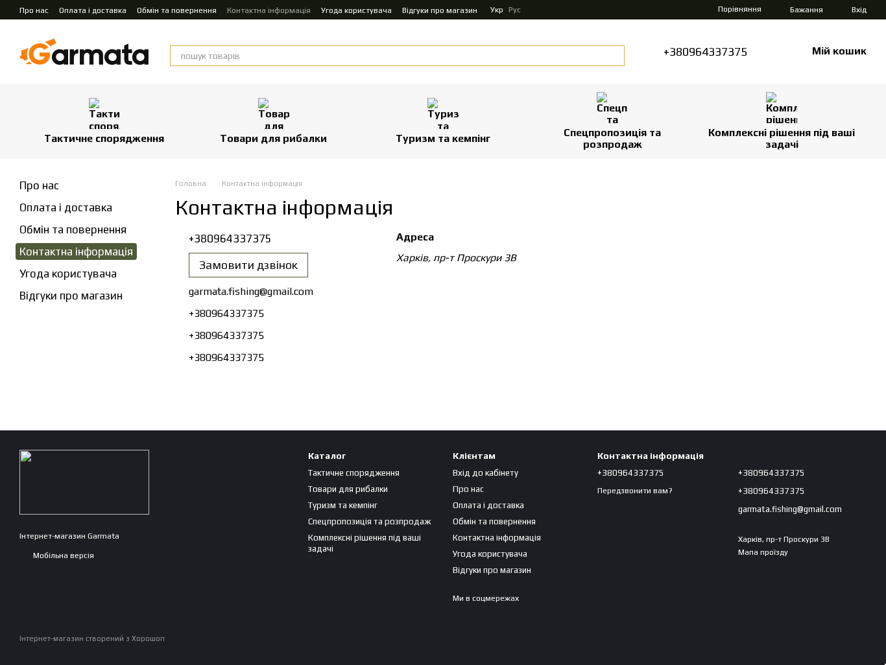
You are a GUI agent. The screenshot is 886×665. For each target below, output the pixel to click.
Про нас (34, 10)
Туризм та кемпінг (443, 138)
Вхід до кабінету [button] (485, 473)
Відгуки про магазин (439, 10)
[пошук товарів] (614, 55)
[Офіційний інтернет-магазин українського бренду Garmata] (84, 481)
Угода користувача (356, 10)
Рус (515, 10)
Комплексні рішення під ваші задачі (781, 138)
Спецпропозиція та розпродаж (612, 138)
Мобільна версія (62, 555)
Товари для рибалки (273, 138)
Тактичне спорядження (104, 138)
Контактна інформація (269, 10)
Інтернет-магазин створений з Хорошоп (92, 638)
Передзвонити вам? (635, 490)
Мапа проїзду (763, 552)
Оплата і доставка (92, 10)
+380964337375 (705, 52)
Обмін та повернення (177, 10)
